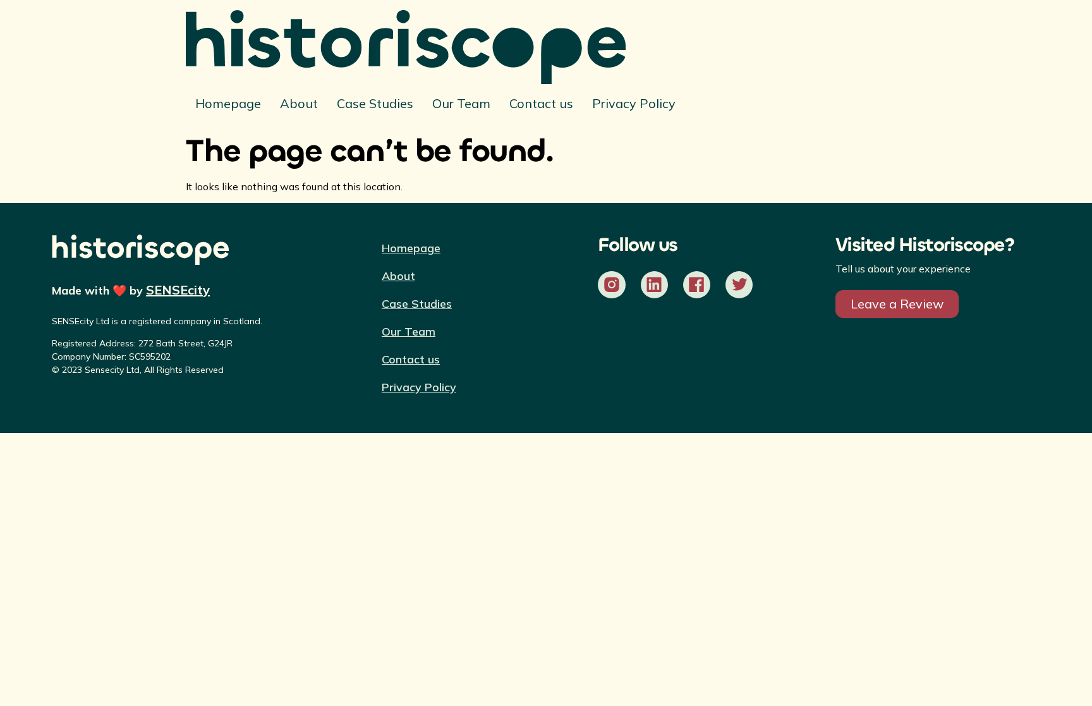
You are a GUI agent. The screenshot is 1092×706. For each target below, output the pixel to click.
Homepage (228, 103)
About (299, 103)
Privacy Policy (634, 103)
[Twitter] (739, 284)
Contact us (541, 103)
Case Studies (375, 103)
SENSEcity (178, 290)
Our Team (461, 103)
